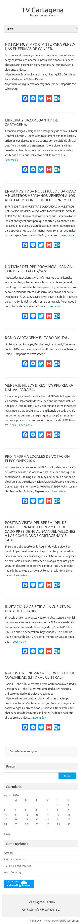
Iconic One (36, 920)
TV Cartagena (42, 9)
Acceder (8, 852)
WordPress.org (12, 872)
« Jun (7, 833)
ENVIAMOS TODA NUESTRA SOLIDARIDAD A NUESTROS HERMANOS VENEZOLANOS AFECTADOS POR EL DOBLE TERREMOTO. (40, 195)
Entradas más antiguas (21, 751)
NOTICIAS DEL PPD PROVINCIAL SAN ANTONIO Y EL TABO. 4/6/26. (39, 269)
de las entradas (15, 859)
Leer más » (11, 160)
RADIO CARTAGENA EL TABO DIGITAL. (37, 338)
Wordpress (73, 920)
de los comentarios (17, 865)
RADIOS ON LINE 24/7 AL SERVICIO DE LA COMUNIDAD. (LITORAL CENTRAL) (39, 675)
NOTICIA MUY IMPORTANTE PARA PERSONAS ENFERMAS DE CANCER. (40, 46)
